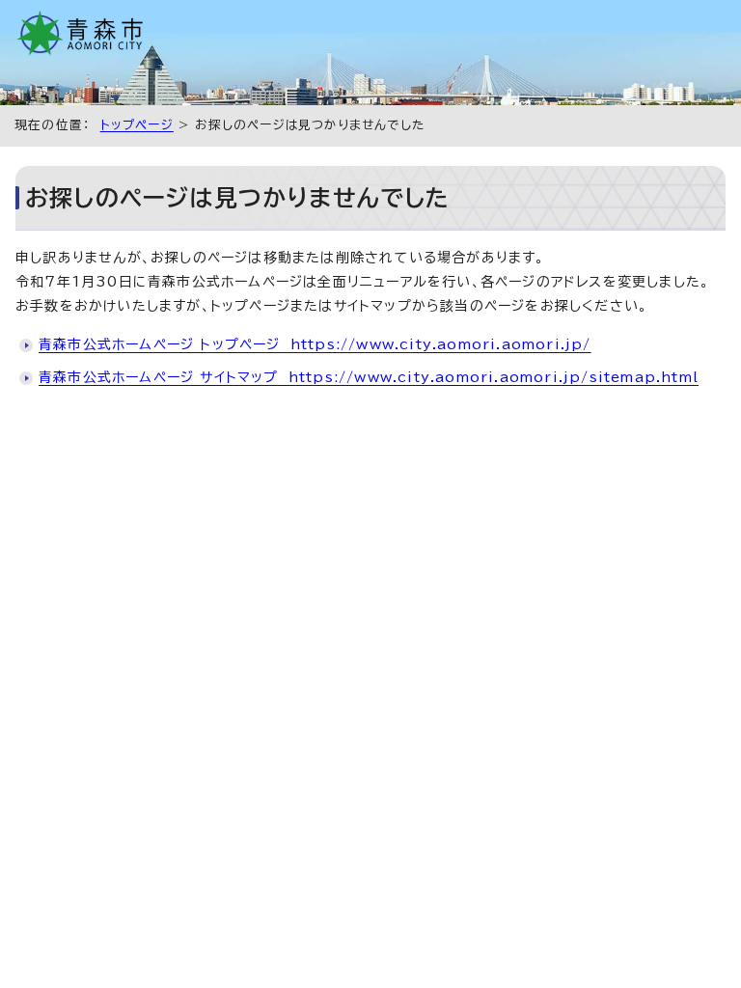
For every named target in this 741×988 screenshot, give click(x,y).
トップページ (137, 125)
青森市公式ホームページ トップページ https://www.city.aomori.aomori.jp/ (315, 344)
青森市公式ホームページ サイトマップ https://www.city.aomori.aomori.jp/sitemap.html (369, 377)
